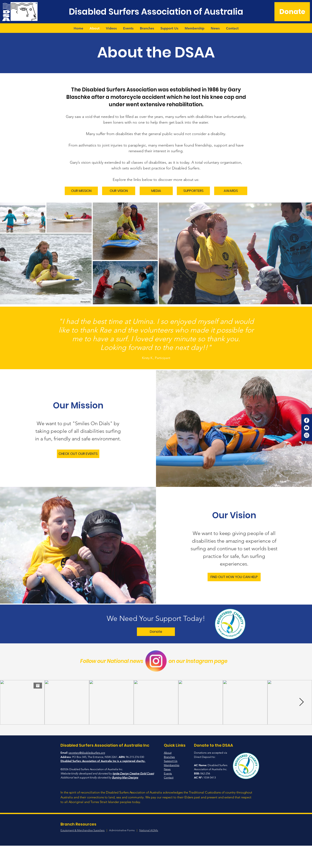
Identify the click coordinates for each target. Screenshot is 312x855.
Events (168, 773)
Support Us (170, 761)
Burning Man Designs (125, 777)
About (167, 752)
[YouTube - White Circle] (306, 427)
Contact (168, 777)
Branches (169, 757)
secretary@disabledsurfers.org (87, 752)
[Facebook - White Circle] (306, 420)
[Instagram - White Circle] (306, 435)
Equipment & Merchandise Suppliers (82, 830)
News (167, 769)
